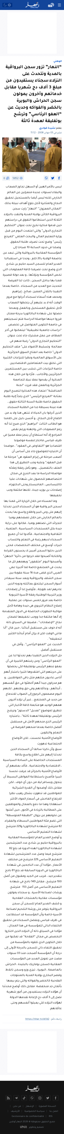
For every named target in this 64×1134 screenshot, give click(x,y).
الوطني (57, 61)
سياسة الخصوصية (34, 1111)
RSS (51, 1116)
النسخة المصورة (47, 1106)
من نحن (17, 1106)
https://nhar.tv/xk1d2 (37, 1019)
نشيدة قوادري (47, 128)
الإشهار (30, 1106)
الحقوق (45, 1122)
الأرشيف (15, 1111)
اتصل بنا (53, 1111)
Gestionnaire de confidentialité (28, 1116)
